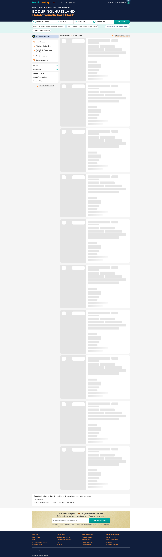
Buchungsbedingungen (64, 537)
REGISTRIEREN (100, 520)
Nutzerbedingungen (78, 524)
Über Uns (35, 534)
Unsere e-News (86, 539)
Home (34, 7)
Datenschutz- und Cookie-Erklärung (97, 524)
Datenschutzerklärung (64, 539)
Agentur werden (87, 544)
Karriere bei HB (111, 537)
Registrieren (122, 2)
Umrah (34, 539)
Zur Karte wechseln (43, 36)
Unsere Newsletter (87, 537)
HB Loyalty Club (71, 2)
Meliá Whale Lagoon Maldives (63, 502)
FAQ (58, 542)
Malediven (42, 7)
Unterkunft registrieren (113, 534)
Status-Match (61, 534)
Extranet (109, 542)
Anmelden (111, 2)
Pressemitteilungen (87, 542)
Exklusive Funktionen (112, 544)
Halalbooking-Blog (87, 534)
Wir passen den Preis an (39, 542)
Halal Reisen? (36, 537)
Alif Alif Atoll (52, 7)
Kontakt (59, 544)
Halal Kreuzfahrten (112, 539)
